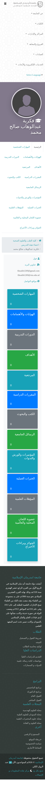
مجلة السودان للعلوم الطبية (29, 714)
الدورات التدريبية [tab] (11, 157)
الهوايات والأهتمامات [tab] (32, 157)
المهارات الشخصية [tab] (21, 147)
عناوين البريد (31, 264)
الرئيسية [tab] (37, 147)
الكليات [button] (40, 23)
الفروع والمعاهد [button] (36, 44)
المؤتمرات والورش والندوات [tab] (28, 197)
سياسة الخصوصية (33, 743)
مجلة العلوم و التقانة (32, 723)
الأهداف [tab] (37, 167)
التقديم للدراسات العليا (31, 656)
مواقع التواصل (30, 281)
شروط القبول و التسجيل (30, 638)
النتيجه (38, 642)
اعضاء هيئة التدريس (30, 245)
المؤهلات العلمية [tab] (16, 207)
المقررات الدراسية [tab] (33, 177)
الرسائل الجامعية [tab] (33, 187)
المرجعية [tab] (26, 167)
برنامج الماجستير (34, 687)
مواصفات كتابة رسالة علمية (29, 661)
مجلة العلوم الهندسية (32, 710)
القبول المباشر (35, 700)
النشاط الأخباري (34, 748)
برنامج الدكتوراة (34, 692)
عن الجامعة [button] (38, 13)
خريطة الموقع (35, 739)
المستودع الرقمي (31, 734)
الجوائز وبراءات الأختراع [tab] (30, 227)
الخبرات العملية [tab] (34, 207)
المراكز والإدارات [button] (35, 34)
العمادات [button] (39, 54)
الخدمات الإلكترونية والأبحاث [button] (30, 64)
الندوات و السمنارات (32, 665)
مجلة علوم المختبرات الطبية (28, 719)
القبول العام (36, 696)
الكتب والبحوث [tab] (14, 177)
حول (35, 258)
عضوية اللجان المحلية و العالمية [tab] (27, 217)
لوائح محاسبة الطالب (32, 646)
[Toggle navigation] (5, 4)
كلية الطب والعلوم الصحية (24, 240)
